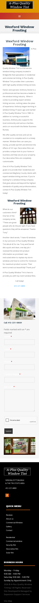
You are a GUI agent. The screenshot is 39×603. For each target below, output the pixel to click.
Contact (9, 530)
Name (8, 336)
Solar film (10, 553)
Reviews (9, 515)
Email (7, 349)
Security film (11, 545)
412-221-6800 (19, 286)
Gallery (9, 526)
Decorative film (12, 549)
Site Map (8, 601)
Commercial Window (14, 522)
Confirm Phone (12, 374)
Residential (10, 537)
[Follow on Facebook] (7, 495)
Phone (8, 361)
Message (9, 386)
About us (9, 519)
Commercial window (14, 541)
